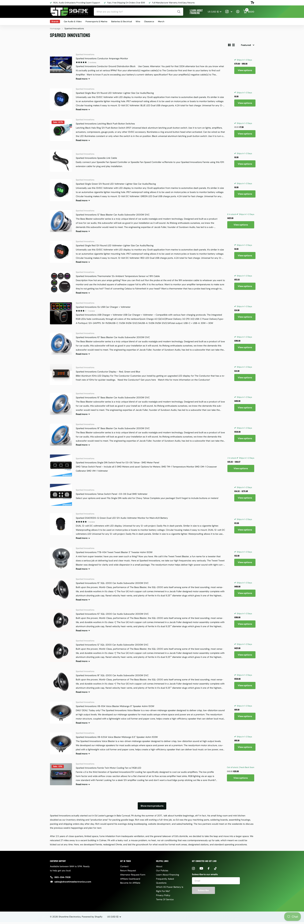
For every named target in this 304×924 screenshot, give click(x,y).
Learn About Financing (167, 874)
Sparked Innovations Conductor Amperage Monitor (102, 58)
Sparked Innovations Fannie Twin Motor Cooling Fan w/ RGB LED (108, 767)
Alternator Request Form (132, 874)
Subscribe (203, 890)
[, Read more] (228, 11)
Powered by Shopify (92, 916)
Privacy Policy (163, 895)
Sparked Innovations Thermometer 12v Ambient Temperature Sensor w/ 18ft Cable (118, 276)
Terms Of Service (165, 899)
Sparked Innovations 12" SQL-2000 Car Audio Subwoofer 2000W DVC (112, 644)
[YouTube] (201, 868)
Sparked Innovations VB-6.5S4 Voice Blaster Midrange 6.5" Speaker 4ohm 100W (117, 737)
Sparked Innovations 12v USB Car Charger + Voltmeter (103, 306)
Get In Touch (125, 861)
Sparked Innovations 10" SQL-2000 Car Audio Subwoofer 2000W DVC (112, 613)
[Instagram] (193, 868)
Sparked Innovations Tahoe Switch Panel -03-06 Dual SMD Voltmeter (111, 494)
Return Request (128, 870)
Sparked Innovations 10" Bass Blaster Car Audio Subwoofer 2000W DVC (113, 337)
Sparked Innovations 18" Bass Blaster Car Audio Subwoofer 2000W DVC (113, 428)
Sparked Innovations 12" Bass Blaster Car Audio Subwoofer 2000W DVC (113, 214)
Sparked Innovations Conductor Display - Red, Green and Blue (108, 371)
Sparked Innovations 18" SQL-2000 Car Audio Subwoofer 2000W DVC (112, 675)
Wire (138, 21)
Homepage (55, 28)
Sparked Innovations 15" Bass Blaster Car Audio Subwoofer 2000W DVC (113, 397)
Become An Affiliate (130, 882)
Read (81, 78)
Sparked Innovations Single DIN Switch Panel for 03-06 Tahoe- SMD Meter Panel (117, 462)
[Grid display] (229, 45)
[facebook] (208, 868)
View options (245, 70)
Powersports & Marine (96, 21)
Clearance (149, 21)
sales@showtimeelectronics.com (72, 881)
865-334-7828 (62, 877)
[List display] (233, 45)
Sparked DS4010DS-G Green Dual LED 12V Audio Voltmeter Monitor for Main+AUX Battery (122, 517)
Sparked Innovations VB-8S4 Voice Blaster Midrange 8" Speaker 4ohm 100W (115, 706)
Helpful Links (162, 861)
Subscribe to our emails (205, 874)
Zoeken (178, 12)
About (159, 866)
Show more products (152, 805)
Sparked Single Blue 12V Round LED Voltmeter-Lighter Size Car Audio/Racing (115, 93)
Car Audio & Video (73, 21)
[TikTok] (215, 868)
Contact (124, 866)
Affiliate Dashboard (130, 878)
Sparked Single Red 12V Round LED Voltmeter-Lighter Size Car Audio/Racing (115, 245)
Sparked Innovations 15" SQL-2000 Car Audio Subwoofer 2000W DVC (112, 583)
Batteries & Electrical (121, 21)
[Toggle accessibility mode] (252, 3)
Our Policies (162, 870)
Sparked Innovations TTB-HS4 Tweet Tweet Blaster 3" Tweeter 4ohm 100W (114, 552)
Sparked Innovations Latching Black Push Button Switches (105, 123)
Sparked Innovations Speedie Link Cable (96, 158)
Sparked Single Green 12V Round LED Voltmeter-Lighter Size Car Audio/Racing (116, 183)
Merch (161, 21)
